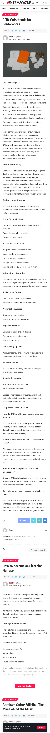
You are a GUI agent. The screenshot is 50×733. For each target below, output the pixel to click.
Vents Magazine (19, 3)
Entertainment (10, 14)
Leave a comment (39, 550)
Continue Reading (25, 686)
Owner (11, 36)
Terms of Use (16, 728)
